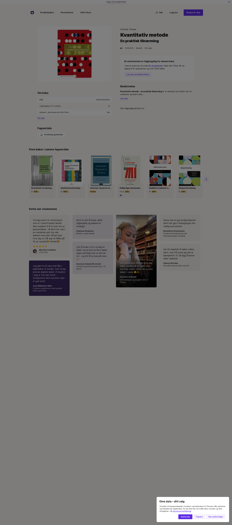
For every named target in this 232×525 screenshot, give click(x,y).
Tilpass (199, 517)
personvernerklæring (182, 511)
